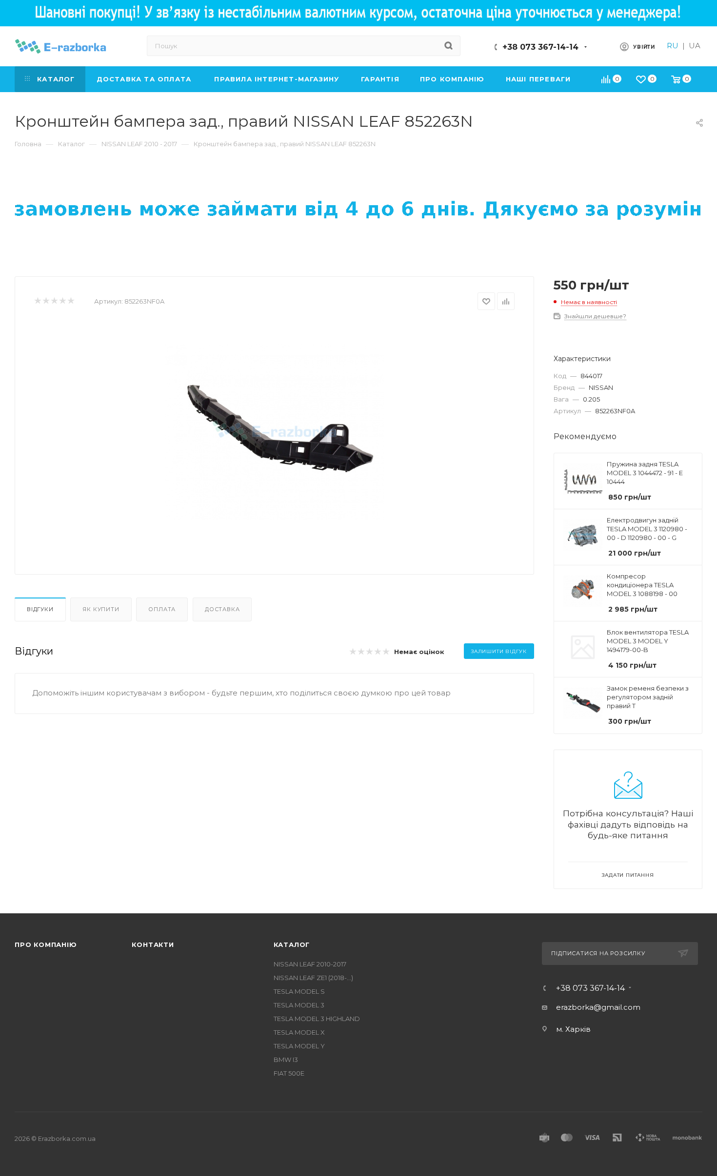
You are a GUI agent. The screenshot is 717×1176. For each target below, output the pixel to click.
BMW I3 (286, 1059)
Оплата (162, 609)
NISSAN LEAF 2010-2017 (310, 964)
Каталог (292, 944)
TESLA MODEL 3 (299, 1005)
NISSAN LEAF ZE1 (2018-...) (313, 978)
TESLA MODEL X (299, 1032)
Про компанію (46, 944)
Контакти (153, 944)
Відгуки (40, 609)
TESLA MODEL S (299, 991)
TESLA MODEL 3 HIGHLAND (317, 1018)
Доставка (222, 609)
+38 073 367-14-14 (540, 47)
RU (672, 45)
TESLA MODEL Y (299, 1046)
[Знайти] (448, 46)
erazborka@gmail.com (598, 1007)
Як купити (100, 609)
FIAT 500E (289, 1073)
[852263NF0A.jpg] (274, 431)
